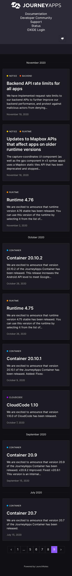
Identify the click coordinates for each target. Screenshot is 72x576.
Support (36, 22)
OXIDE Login (36, 30)
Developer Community (36, 18)
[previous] (11, 549)
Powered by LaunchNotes (36, 566)
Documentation (36, 14)
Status (36, 26)
